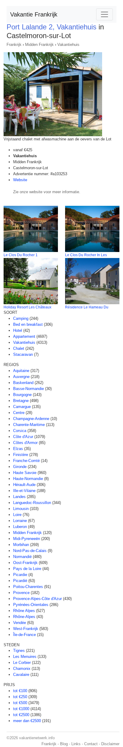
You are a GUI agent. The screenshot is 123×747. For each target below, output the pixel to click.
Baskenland (23, 382)
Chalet (18, 348)
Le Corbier (22, 662)
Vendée (19, 622)
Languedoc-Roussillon (32, 502)
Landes (19, 496)
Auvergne (21, 376)
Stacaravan (23, 354)
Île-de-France (24, 634)
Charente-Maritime (29, 424)
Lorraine (20, 520)
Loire (17, 514)
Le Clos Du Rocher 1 (21, 255)
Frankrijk (14, 44)
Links (76, 744)
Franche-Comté (26, 460)
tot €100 (20, 690)
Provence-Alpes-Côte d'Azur (37, 598)
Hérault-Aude (24, 484)
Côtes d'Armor (25, 442)
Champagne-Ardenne (31, 418)
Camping (20, 318)
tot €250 (20, 696)
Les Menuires (24, 656)
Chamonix (21, 668)
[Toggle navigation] (104, 14)
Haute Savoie (24, 472)
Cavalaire (21, 674)
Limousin (21, 508)
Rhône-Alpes (24, 616)
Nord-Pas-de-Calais (30, 550)
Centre (18, 412)
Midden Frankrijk (39, 44)
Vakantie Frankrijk (33, 14)
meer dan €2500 (27, 720)
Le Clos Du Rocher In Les (86, 255)
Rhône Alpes (24, 610)
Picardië (20, 580)
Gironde (20, 466)
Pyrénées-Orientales (30, 604)
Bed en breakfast (28, 324)
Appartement (24, 336)
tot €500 (20, 702)
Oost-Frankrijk (25, 562)
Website (20, 180)
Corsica (19, 430)
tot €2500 (21, 714)
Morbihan (21, 544)
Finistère (20, 454)
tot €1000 (21, 708)
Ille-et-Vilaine (24, 490)
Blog (64, 744)
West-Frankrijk (25, 628)
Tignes (19, 650)
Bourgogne (22, 394)
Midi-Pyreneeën (26, 538)
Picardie (20, 574)
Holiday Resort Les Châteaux (27, 307)
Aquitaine (21, 370)
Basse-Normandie (28, 388)
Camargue (22, 406)
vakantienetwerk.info (37, 738)
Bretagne (21, 400)
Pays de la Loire (27, 568)
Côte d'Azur (23, 436)
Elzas (18, 448)
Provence (21, 592)
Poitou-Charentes (28, 586)
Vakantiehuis (68, 44)
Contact (91, 744)
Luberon (20, 526)
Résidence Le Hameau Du (86, 307)
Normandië (22, 556)
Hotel (17, 330)
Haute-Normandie (28, 478)
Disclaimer (110, 744)
